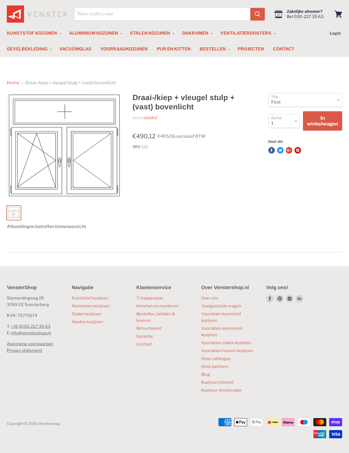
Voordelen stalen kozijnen (226, 342)
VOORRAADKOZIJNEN (124, 49)
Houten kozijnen (87, 321)
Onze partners (214, 366)
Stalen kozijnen (86, 313)
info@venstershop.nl (31, 333)
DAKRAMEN (195, 33)
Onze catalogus (216, 358)
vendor (150, 117)
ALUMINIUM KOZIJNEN (94, 33)
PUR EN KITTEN (174, 49)
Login (335, 33)
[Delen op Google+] (289, 150)
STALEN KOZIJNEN (150, 33)
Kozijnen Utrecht (217, 382)
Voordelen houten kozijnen (227, 350)
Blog (205, 374)
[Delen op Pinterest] (297, 150)
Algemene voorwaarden (30, 343)
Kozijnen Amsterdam (221, 390)
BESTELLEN (213, 49)
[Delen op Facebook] (271, 150)
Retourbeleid (148, 328)
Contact (144, 344)
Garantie (144, 336)
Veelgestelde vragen (221, 306)
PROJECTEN (251, 49)
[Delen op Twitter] (280, 150)
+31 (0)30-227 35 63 (30, 326)
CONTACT (283, 49)
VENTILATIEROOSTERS (246, 33)
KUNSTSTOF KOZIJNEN (32, 33)
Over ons (209, 298)
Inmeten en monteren (157, 306)
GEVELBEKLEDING (27, 49)
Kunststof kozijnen (90, 298)
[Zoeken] (257, 14)
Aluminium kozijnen (91, 306)
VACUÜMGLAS (75, 49)
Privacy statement (24, 350)
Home (13, 82)
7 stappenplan (150, 298)
